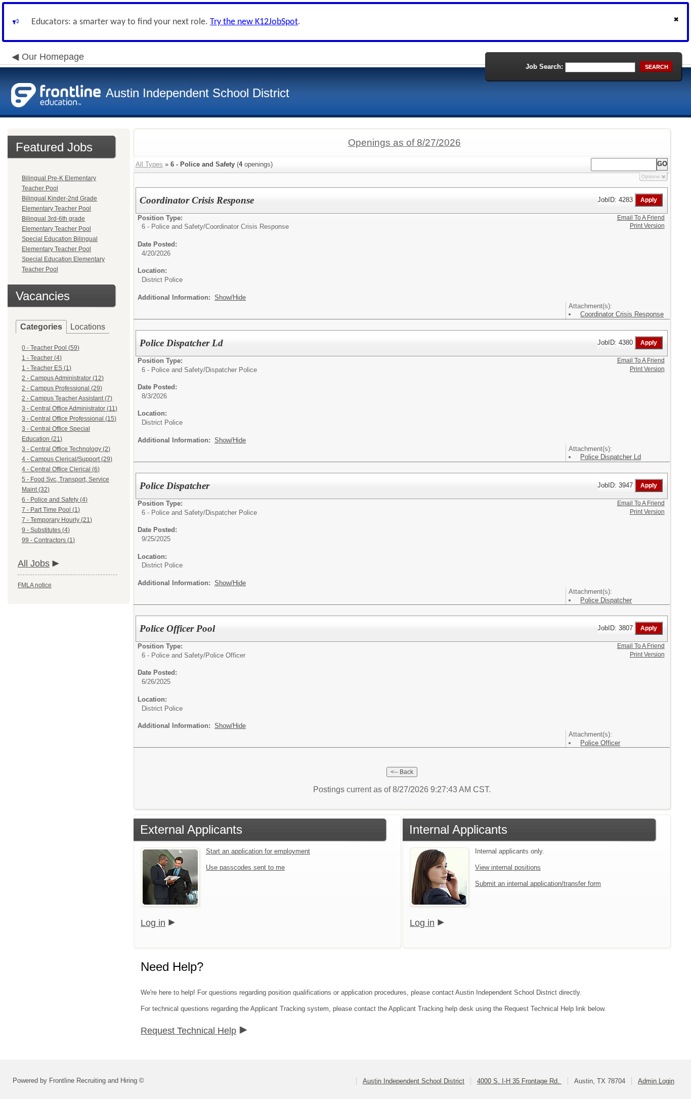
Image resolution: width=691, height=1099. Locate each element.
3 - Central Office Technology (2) (66, 449)
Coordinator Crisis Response (622, 314)
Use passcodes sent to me (245, 867)
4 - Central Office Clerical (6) (61, 469)
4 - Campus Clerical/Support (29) (67, 459)
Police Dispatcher (606, 600)
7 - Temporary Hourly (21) (57, 519)
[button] (677, 22)
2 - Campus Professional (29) (62, 388)
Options (650, 176)
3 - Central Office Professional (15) (69, 418)
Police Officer (600, 743)
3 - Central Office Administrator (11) (69, 408)
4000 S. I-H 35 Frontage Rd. (519, 1081)
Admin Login (656, 1081)
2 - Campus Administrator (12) (63, 378)
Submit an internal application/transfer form (538, 883)
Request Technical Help (188, 1030)
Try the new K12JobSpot (254, 22)
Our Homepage (53, 57)
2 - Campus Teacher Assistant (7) (67, 398)
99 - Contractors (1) (48, 540)
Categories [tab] (41, 326)
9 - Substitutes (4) (46, 530)
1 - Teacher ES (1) (46, 368)
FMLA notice (35, 585)
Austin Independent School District (413, 1081)
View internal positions (508, 867)
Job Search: (544, 66)
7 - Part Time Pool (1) (51, 509)
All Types (149, 164)
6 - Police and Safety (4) (55, 499)
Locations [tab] (87, 326)
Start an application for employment (258, 851)
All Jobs (34, 563)
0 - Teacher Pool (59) (50, 347)
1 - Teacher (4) (42, 357)
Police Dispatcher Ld (610, 457)
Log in (153, 922)
